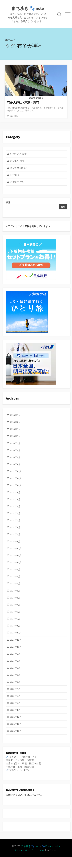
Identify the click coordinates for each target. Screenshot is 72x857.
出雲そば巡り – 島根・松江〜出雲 (23, 763)
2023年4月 (15, 688)
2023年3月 (15, 695)
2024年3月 (15, 611)
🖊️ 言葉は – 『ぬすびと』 (19, 770)
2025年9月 (15, 492)
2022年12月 (16, 716)
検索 (8, 202)
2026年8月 (15, 415)
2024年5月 (15, 597)
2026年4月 (15, 443)
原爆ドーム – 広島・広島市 (20, 760)
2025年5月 (15, 513)
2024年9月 (15, 569)
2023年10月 (16, 646)
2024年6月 (15, 590)
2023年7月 (15, 667)
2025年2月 (15, 534)
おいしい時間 (17, 160)
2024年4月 (15, 604)
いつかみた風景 (18, 153)
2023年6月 (15, 674)
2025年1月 (15, 541)
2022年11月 (16, 723)
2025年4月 (15, 520)
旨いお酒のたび (18, 167)
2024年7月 (15, 583)
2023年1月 (15, 709)
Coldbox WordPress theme (30, 850)
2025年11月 (16, 478)
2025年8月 (15, 499)
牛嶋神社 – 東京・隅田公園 (20, 766)
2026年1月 (15, 464)
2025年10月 (16, 485)
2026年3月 (15, 450)
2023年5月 (15, 681)
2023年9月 (15, 653)
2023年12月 (16, 632)
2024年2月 (15, 618)
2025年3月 (15, 527)
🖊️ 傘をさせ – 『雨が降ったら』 (23, 756)
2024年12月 (16, 548)
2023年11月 (16, 639)
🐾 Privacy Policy (51, 846)
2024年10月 (16, 562)
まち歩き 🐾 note (30, 846)
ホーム (9, 39)
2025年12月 (16, 471)
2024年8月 (15, 576)
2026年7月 (15, 422)
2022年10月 (16, 730)
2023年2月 (15, 702)
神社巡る (14, 116)
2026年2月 (15, 457)
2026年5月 (15, 436)
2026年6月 (15, 429)
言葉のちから (17, 181)
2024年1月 (15, 625)
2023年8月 (15, 660)
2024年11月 (16, 555)
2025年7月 (15, 506)
